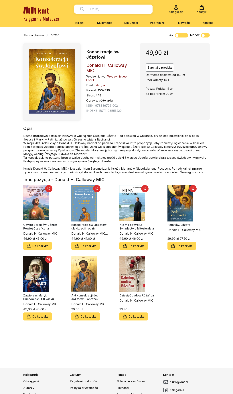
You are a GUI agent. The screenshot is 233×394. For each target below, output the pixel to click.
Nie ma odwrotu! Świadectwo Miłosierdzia (136, 226)
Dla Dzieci (131, 23)
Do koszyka (40, 246)
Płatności (122, 388)
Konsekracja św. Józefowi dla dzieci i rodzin (89, 226)
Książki (80, 23)
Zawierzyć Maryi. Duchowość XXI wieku (38, 297)
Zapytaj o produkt (160, 67)
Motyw (195, 35)
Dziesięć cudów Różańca (136, 295)
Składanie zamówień (130, 381)
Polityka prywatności (84, 388)
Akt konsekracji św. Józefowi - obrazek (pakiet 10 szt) (84, 297)
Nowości (184, 23)
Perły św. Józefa (178, 225)
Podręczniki (158, 23)
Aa (171, 35)
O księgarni (31, 381)
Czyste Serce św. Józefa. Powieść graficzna (40, 226)
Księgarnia (177, 390)
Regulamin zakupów (84, 381)
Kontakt (207, 23)
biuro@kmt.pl (179, 382)
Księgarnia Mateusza (41, 18)
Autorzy (28, 388)
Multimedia (104, 23)
